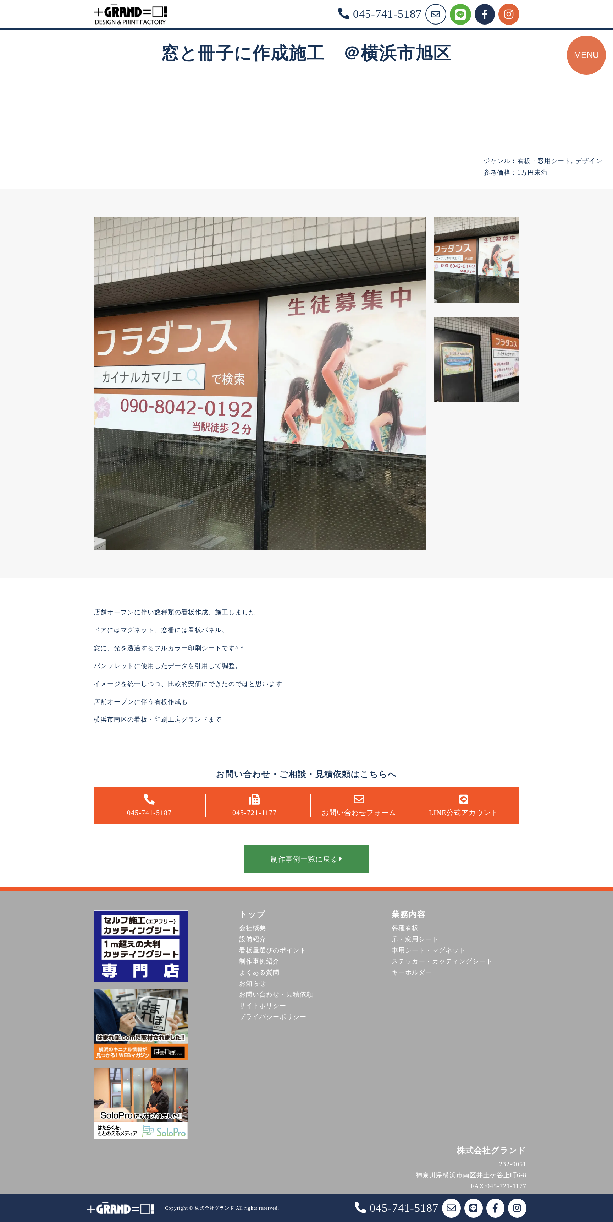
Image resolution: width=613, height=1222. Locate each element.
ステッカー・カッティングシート (442, 961)
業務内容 (409, 914)
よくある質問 (259, 972)
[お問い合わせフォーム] (435, 14)
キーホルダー (412, 972)
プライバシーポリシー (272, 1016)
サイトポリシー (262, 1005)
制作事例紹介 (259, 961)
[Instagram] (508, 14)
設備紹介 (252, 939)
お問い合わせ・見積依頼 (276, 994)
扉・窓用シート (415, 939)
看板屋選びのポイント (272, 950)
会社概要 (252, 928)
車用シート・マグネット (429, 950)
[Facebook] (485, 14)
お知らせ (252, 983)
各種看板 (405, 928)
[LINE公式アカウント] (460, 14)
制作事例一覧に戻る (304, 859)
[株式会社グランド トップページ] (130, 14)
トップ (252, 914)
